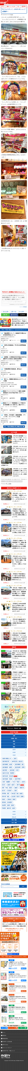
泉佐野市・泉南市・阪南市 (8, 805)
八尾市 (15, 790)
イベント (3, 483)
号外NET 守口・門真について (8, 1050)
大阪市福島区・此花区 (7, 764)
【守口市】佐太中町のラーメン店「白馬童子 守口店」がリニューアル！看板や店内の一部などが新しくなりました (19, 665)
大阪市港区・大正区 (14, 770)
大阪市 (15, 758)
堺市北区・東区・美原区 (17, 793)
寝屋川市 (22, 787)
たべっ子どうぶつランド (17, 481)
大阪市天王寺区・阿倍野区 (8, 773)
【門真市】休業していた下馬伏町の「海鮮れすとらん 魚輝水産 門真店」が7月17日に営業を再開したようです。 (19, 512)
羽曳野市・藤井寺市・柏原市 (8, 808)
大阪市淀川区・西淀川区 (17, 761)
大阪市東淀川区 (5, 761)
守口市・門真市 (16, 781)
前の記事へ (6, 311)
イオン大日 (8, 481)
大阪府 (12, 14)
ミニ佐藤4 (9, 483)
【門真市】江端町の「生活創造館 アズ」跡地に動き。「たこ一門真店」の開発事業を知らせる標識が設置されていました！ (19, 544)
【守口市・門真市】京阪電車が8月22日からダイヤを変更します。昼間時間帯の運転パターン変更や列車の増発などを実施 (19, 591)
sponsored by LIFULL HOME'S (20, 956)
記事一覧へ (14, 311)
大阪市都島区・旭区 (19, 764)
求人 (18, 6)
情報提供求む (5, 1038)
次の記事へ (22, 311)
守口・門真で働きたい (8, 329)
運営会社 (4, 1035)
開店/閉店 (24, 6)
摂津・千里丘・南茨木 (7, 787)
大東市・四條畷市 (6, 781)
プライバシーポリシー (7, 1047)
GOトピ (2, 6)
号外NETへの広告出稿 (7, 1041)
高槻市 (16, 787)
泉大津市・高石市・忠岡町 (18, 796)
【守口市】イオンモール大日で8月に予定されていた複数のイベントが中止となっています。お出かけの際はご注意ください (19, 528)
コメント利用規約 (23, 306)
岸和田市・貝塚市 (11, 799)
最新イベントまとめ (11, 6)
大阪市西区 (4, 770)
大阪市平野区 (18, 779)
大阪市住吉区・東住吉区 (9, 776)
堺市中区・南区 (5, 796)
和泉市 (3, 799)
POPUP (3, 481)
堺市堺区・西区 (5, 793)
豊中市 (20, 784)
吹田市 (23, 781)
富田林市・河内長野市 (7, 802)
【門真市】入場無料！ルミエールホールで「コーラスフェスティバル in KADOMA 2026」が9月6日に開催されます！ (19, 676)
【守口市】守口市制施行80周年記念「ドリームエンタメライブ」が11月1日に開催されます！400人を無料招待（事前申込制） (19, 637)
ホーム (3, 1032)
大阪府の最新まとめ (6, 758)
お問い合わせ (5, 1044)
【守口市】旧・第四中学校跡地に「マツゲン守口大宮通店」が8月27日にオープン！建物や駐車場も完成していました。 (19, 654)
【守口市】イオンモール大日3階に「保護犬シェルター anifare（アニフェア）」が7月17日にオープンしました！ (19, 497)
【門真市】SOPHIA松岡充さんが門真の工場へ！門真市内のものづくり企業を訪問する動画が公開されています (19, 607)
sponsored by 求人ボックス (20, 329)
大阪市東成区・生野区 (20, 767)
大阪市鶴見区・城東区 (7, 767)
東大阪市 (9, 790)
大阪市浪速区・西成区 (7, 779)
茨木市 (3, 784)
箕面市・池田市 (11, 784)
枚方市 (3, 790)
